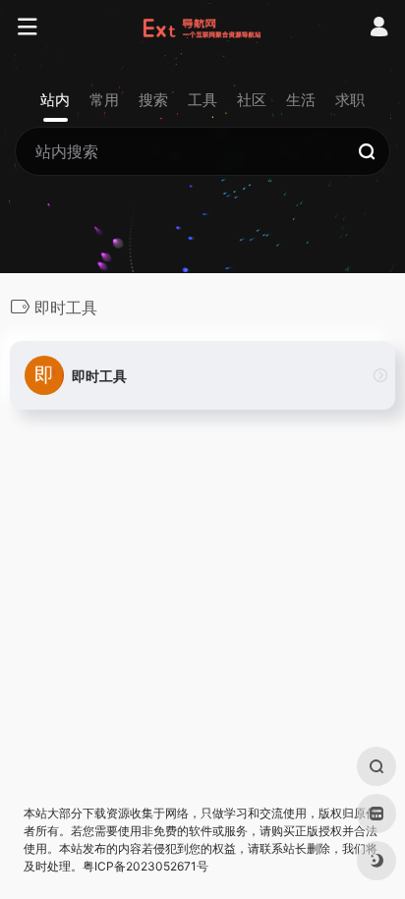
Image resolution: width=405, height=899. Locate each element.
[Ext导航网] (203, 27)
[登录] (379, 29)
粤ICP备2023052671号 (145, 866)
